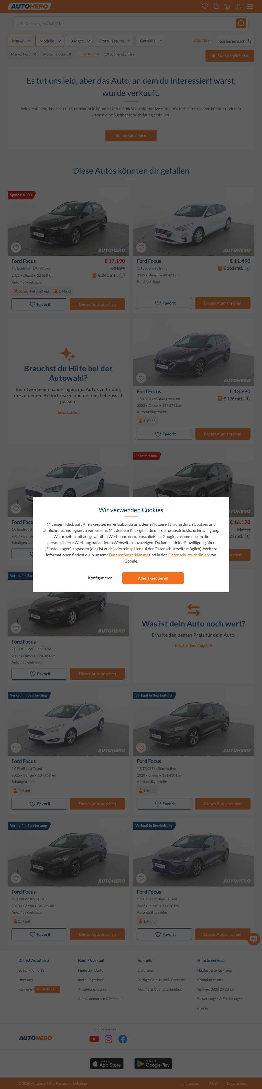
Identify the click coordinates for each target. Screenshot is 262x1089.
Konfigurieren (100, 577)
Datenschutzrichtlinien (188, 554)
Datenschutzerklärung (128, 554)
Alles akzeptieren (153, 578)
